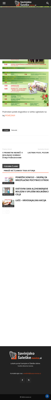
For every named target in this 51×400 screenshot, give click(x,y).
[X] (28, 380)
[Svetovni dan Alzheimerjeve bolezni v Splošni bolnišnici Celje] (8, 191)
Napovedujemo (8, 183)
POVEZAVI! (10, 115)
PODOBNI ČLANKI (11, 166)
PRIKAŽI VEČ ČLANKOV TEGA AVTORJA (19, 170)
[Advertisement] (25, 33)
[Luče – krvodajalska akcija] (8, 203)
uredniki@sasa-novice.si (32, 373)
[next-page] (7, 211)
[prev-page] (3, 211)
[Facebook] (22, 380)
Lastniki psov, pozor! (38, 152)
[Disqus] (25, 249)
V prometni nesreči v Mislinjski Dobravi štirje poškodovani (12, 155)
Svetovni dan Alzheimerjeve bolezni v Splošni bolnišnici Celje (32, 191)
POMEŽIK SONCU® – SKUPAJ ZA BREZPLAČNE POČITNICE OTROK (32, 179)
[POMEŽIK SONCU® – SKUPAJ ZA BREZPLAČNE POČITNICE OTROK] (8, 180)
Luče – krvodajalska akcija (30, 200)
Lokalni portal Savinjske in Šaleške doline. (25, 363)
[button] (4, 3)
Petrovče (14, 130)
